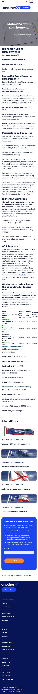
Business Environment (7, 327)
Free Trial (25, 7)
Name (6, 548)
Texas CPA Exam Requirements (14, 512)
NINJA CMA (12, 690)
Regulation (6, 342)
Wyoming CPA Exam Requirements (15, 444)
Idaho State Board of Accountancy (16, 387)
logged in (14, 576)
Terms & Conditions (8, 692)
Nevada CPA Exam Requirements (15, 466)
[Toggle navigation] (3, 2)
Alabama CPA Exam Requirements (15, 489)
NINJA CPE (20, 690)
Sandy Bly (22, 275)
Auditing (5, 320)
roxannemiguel (29, 36)
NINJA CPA (4, 690)
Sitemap (18, 692)
